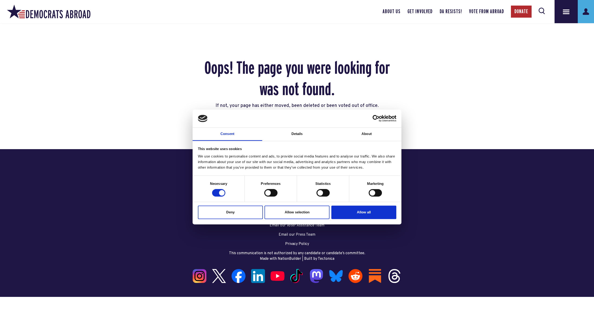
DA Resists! (451, 11)
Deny (230, 212)
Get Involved (420, 11)
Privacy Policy (297, 244)
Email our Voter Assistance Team (297, 225)
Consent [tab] (227, 134)
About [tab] (367, 134)
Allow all (364, 212)
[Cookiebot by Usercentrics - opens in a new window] (376, 118)
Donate (521, 11)
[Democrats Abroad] (48, 11)
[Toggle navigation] (566, 11)
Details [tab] (297, 134)
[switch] (271, 193)
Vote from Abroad (486, 11)
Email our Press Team (297, 234)
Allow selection (297, 212)
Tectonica (326, 259)
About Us (391, 11)
